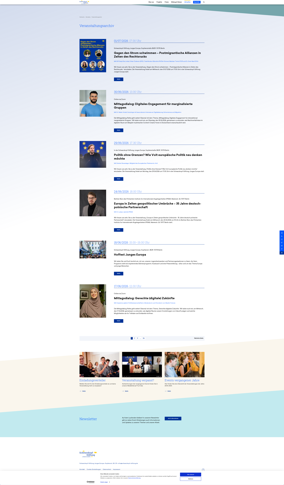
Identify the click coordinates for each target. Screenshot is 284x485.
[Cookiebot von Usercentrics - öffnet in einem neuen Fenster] (90, 482)
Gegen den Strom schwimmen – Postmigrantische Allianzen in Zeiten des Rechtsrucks (157, 55)
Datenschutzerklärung (134, 478)
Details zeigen (104, 482)
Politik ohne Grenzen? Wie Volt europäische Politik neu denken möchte (158, 157)
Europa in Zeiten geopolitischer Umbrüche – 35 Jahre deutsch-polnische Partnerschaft (157, 205)
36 (144, 338)
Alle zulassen (190, 474)
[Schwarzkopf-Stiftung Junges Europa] (91, 2)
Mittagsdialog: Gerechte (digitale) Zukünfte (144, 298)
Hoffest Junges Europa (130, 254)
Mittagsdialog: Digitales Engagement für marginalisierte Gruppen (153, 106)
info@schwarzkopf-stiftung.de (128, 463)
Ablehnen (190, 478)
